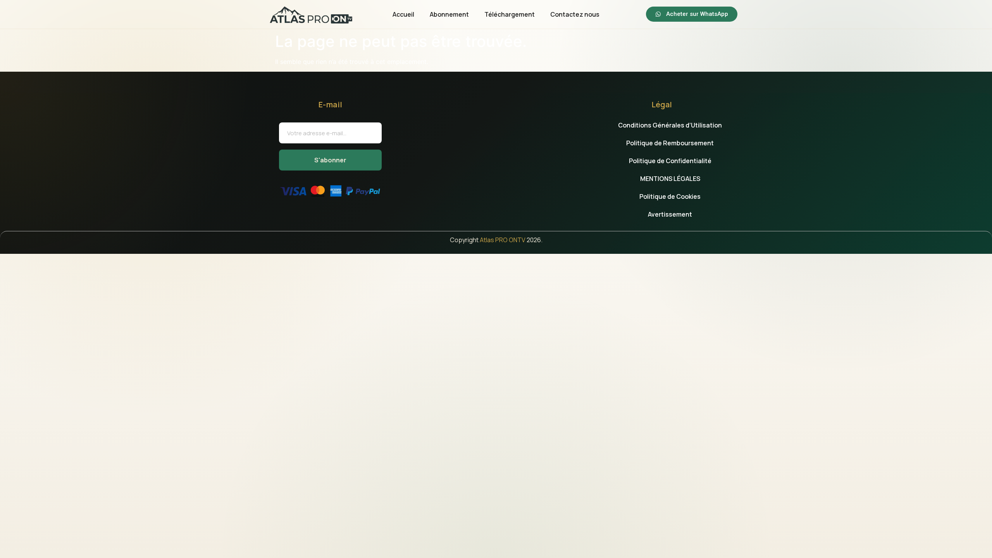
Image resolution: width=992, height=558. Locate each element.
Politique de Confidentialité (670, 161)
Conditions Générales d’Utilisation (670, 125)
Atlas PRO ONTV (502, 240)
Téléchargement (509, 14)
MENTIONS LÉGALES (670, 178)
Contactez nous (574, 14)
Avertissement (670, 214)
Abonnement (449, 14)
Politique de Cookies (670, 196)
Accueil (403, 14)
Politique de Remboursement (670, 143)
